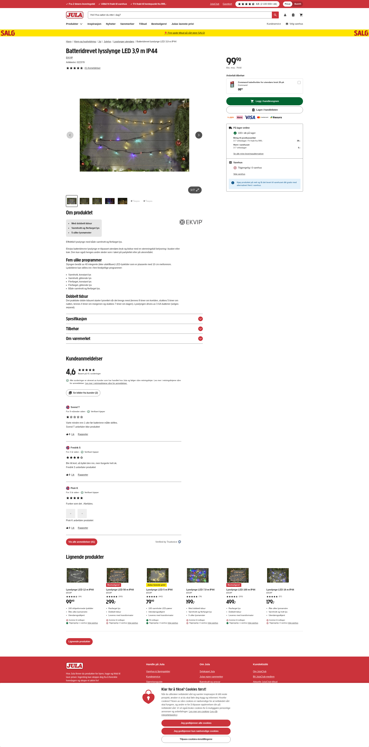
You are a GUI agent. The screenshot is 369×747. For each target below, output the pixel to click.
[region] (184, 715)
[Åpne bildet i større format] (70, 513)
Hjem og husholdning (85, 41)
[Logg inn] (285, 15)
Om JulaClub (259, 671)
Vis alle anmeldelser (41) (81, 542)
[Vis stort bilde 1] (134, 135)
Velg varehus (296, 24)
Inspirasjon (94, 23)
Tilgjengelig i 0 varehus (123, 623)
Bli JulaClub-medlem (263, 676)
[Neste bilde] (198, 135)
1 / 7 (193, 190)
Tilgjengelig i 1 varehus (83, 623)
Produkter (72, 23)
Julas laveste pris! (183, 23)
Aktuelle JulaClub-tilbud (265, 682)
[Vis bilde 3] (97, 201)
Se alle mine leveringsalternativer (248, 154)
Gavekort (227, 4)
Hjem (68, 41)
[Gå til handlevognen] (301, 15)
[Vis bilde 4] (110, 201)
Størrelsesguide (154, 682)
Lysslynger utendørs (123, 41)
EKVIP (69, 57)
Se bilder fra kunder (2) (85, 393)
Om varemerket (78, 338)
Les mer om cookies (199, 711)
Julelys (107, 41)
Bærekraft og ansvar (210, 682)
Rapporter (83, 434)
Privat (287, 4)
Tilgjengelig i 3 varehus (163, 623)
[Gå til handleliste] (293, 15)
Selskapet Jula (207, 671)
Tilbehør (72, 328)
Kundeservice (274, 24)
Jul (99, 41)
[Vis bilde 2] (84, 201)
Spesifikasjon (76, 318)
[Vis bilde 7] (148, 201)
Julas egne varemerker (211, 676)
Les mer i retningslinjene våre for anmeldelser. (106, 383)
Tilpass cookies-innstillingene (196, 739)
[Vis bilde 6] (135, 201)
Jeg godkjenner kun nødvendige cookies (196, 731)
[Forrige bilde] (70, 135)
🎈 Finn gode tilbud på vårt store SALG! (184, 33)
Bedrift (297, 4)
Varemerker (127, 23)
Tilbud (143, 23)
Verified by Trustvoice (166, 542)
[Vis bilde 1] (72, 201)
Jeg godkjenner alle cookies (196, 723)
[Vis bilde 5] (122, 201)
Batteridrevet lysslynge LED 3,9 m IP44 (156, 41)
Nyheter (111, 23)
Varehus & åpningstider (158, 671)
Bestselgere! (159, 23)
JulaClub (214, 4)
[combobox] (183, 15)
